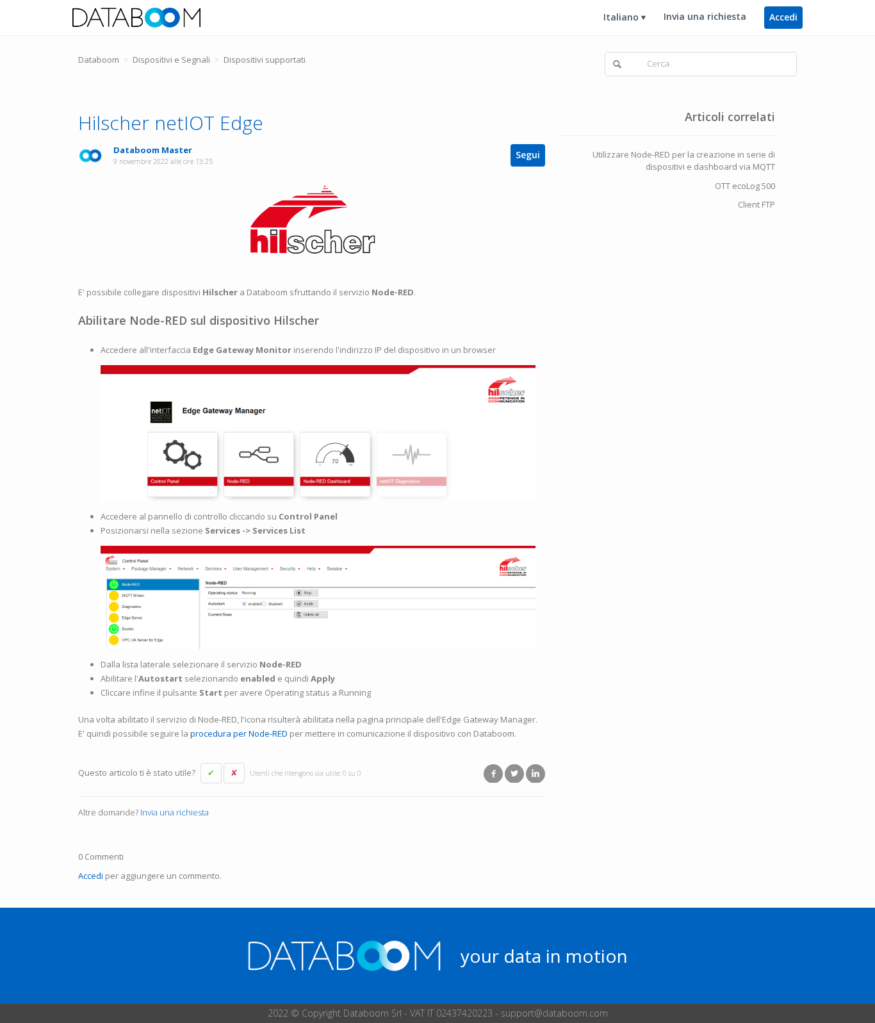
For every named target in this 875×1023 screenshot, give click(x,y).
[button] (211, 773)
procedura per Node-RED (239, 733)
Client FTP (756, 204)
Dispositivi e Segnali (171, 59)
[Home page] (136, 16)
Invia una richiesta (705, 16)
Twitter (514, 773)
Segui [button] (528, 155)
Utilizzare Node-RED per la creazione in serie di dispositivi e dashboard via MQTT (684, 161)
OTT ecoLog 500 (745, 186)
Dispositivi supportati (265, 59)
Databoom (98, 59)
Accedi (90, 875)
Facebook (493, 773)
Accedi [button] (783, 17)
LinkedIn (535, 773)
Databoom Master (152, 150)
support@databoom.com (554, 1013)
